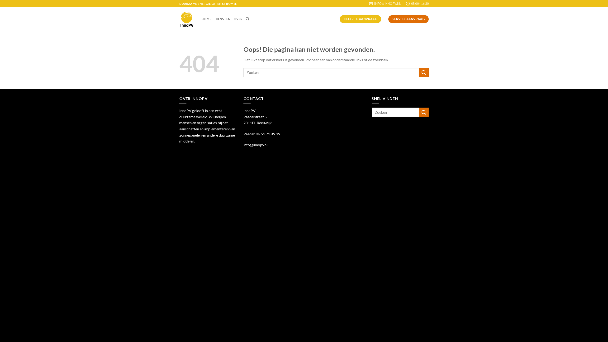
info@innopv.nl (255, 144)
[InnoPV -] (186, 19)
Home (206, 19)
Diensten (222, 19)
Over (238, 19)
